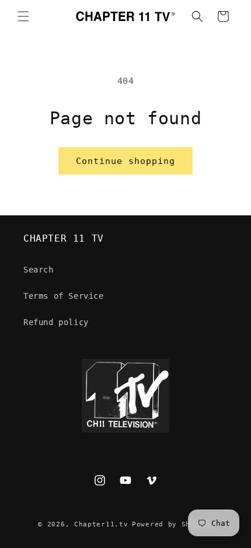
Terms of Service (63, 296)
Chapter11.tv (101, 524)
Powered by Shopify (172, 524)
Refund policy (56, 322)
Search (38, 269)
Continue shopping (125, 161)
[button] (23, 16)
